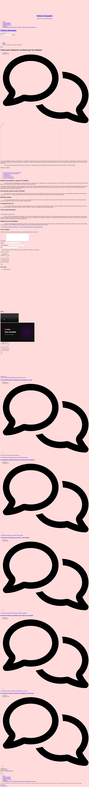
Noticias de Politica (6, 23)
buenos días (17, 183)
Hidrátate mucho (7, 174)
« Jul (1, 264)
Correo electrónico (4, 245)
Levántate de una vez (8, 175)
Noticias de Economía (7, 25)
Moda (1, 46)
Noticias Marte (19, 27)
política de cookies (62, 783)
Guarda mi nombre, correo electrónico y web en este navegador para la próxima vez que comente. (20, 249)
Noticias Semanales (44, 16)
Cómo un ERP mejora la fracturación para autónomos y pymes (16, 379)
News (4, 21)
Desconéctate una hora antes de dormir (11, 173)
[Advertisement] (29, 38)
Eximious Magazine (9, 770)
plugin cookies (79, 783)
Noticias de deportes (7, 22)
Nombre (2, 242)
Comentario (3, 240)
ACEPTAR (2, 784)
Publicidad (5, 26)
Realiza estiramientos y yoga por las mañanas (12, 172)
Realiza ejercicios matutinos (9, 177)
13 (4, 259)
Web (1, 247)
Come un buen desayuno (8, 176)
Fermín (5, 52)
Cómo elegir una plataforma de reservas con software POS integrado (17, 459)
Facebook (23, 186)
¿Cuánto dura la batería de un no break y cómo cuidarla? (14, 537)
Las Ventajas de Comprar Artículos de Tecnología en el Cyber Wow (17, 693)
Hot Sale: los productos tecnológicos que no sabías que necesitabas (16, 615)
